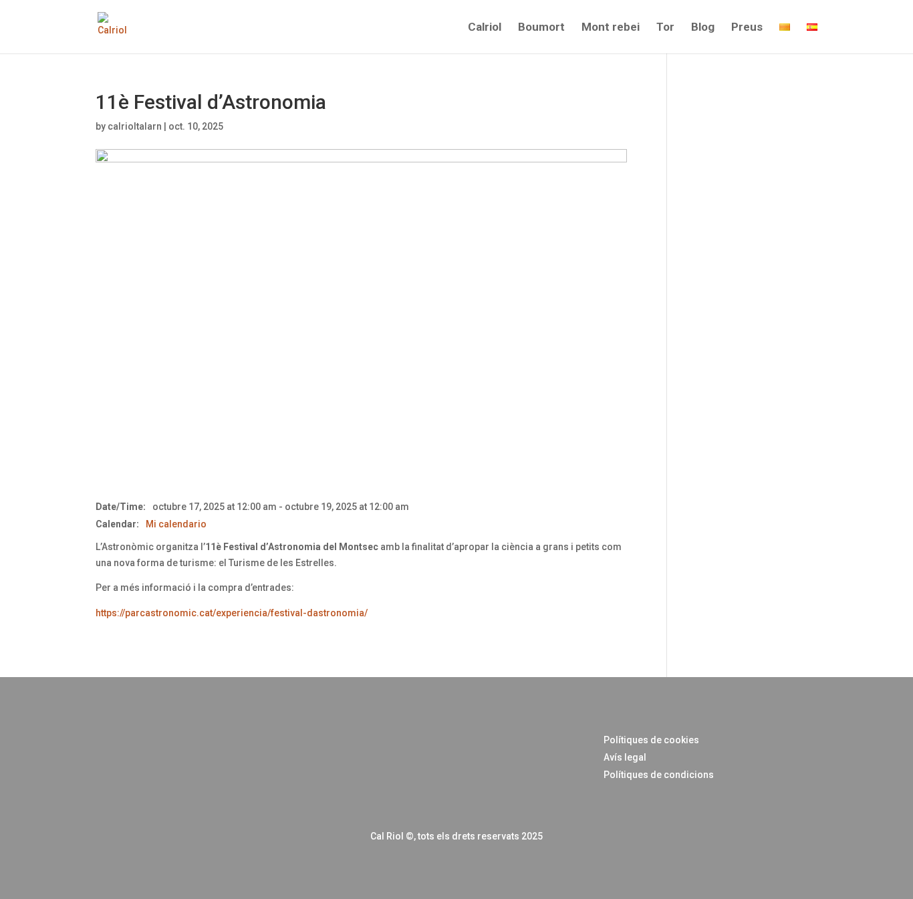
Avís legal (625, 757)
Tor (665, 27)
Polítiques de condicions (659, 774)
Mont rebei (610, 27)
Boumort (541, 27)
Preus (747, 27)
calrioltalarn (135, 126)
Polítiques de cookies (651, 740)
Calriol (484, 27)
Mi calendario (176, 524)
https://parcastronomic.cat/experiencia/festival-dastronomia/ (232, 613)
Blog (702, 27)
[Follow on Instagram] (124, 759)
